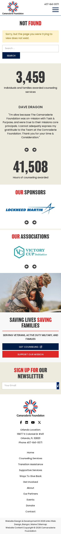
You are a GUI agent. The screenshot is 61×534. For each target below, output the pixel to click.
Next (34, 150)
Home (30, 453)
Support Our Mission (30, 354)
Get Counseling (29, 347)
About (30, 488)
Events (30, 500)
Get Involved (30, 482)
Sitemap (42, 524)
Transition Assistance (30, 464)
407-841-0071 (51, 4)
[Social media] (21, 422)
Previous (27, 150)
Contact (30, 512)
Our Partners (30, 494)
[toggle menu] (55, 10)
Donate (30, 506)
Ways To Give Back (30, 476)
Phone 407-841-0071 (30, 443)
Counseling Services (30, 458)
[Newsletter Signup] (58, 385)
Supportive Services (30, 470)
